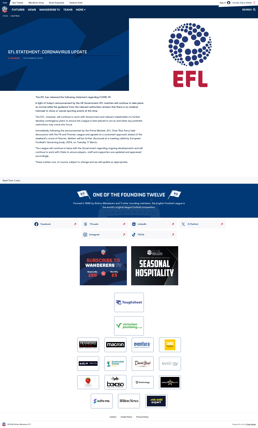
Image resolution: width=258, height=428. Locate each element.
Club (5, 2)
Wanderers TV (49, 9)
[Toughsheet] (129, 302)
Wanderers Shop (36, 2)
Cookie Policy (126, 417)
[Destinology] (143, 382)
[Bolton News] (129, 401)
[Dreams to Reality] (170, 382)
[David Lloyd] (143, 363)
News (32, 9)
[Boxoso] (115, 382)
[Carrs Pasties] (170, 345)
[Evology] (170, 363)
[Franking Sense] (88, 345)
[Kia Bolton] (88, 363)
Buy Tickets (17, 2)
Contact (113, 417)
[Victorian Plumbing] (129, 326)
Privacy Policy (142, 417)
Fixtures (18, 9)
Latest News (15, 16)
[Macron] (115, 345)
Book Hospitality (56, 2)
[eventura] (143, 345)
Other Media (251, 424)
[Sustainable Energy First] (115, 363)
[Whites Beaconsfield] (88, 382)
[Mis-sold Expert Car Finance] (156, 401)
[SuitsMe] (102, 401)
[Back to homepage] (5, 9)
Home (5, 16)
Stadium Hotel (75, 2)
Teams (67, 9)
